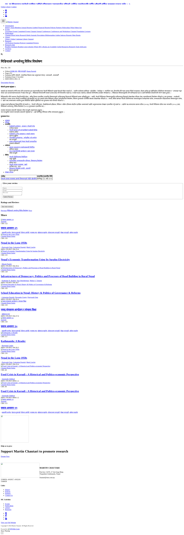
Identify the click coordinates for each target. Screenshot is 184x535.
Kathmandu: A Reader (13, 341)
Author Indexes (60, 35)
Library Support (28, 39)
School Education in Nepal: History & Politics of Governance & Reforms (40, 292)
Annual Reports (26, 28)
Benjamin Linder (7, 346)
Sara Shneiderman (23, 281)
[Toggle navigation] (3, 21)
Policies (53, 28)
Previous (4, 210)
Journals (34, 35)
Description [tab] (5, 82)
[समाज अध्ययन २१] (7, 220)
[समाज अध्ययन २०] (7, 318)
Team (13, 28)
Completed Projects (32, 43)
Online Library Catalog (9, 7)
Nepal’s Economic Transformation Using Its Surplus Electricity (35, 259)
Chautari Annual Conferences (40, 31)
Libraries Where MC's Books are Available (42, 47)
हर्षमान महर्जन (74, 232)
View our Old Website (8, 522)
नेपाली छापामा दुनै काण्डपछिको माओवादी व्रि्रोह (23, 130)
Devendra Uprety (21, 297)
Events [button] (7, 29)
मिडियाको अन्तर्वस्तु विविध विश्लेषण (17, 210)
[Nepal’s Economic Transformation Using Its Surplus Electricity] (23, 251)
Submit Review (8, 197)
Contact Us (9, 495)
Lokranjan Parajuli (19, 247)
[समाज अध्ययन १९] (7, 399)
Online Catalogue (17, 39)
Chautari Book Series (12, 35)
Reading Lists (22, 47)
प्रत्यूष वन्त (13, 71)
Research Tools (74, 47)
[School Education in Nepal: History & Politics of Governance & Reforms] (26, 284)
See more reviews (7, 206)
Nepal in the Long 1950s (14, 242)
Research (8, 510)
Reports (69, 35)
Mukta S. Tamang (36, 281)
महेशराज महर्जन (42, 232)
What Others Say (76, 28)
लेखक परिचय (9, 172)
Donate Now (5, 456)
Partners (59, 28)
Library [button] (7, 37)
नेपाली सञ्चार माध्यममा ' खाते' (18, 164)
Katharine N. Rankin (9, 281)
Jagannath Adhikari (8, 379)
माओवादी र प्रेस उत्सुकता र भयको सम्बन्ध (21, 134)
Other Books (76, 35)
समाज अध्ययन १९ (9, 407)
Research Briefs (25, 35)
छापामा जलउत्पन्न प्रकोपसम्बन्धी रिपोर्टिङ (21, 147)
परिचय (7, 122)
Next (30, 210)
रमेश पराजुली (22, 71)
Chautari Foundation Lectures (80, 31)
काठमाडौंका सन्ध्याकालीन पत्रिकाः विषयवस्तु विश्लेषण (25, 161)
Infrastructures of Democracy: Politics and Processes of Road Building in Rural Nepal (48, 276)
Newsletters (41, 35)
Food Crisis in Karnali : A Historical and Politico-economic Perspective (40, 374)
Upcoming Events (11, 31)
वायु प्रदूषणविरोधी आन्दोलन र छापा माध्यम (22, 151)
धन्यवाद (7, 120)
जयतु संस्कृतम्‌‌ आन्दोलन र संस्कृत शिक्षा (18, 309)
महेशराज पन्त (6, 314)
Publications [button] (9, 33)
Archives (8, 49)
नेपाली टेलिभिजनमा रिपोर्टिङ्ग (18, 157)
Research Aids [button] (10, 45)
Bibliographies (50, 35)
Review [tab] (11, 82)
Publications (9, 506)
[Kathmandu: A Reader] (9, 333)
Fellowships (66, 28)
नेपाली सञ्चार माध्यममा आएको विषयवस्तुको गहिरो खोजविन (19, 179)
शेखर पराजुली (64, 232)
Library (8, 39)
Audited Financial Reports (41, 28)
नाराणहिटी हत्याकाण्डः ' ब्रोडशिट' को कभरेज (23, 138)
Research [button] (8, 41)
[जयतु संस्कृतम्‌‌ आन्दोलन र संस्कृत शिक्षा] (13, 301)
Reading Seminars (11, 47)
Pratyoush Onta (7, 247)
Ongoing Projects (19, 43)
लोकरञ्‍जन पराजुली (54, 232)
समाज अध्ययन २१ (9, 228)
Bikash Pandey (7, 264)
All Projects (9, 43)
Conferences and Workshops (60, 31)
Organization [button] (9, 26)
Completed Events (24, 31)
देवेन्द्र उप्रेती (25, 232)
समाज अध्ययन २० (9, 326)
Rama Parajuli (31, 71)
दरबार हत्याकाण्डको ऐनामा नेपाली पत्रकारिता (23, 141)
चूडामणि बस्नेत (6, 232)
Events (7, 504)
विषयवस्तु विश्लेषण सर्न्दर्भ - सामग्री (19, 168)
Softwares (83, 47)
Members (18, 28)
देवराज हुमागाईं (16, 232)
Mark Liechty (31, 247)
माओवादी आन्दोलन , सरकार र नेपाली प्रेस (22, 126)
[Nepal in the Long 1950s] (10, 234)
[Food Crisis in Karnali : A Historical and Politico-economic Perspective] (25, 366)
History (8, 28)
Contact (7, 51)
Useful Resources (63, 47)
